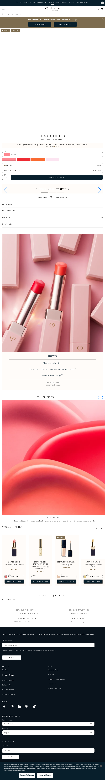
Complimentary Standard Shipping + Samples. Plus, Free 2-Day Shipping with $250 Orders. (52, 3)
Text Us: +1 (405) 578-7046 (56, 679)
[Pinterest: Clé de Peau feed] (27, 708)
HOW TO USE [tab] (7, 224)
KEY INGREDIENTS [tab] (8, 211)
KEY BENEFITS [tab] (7, 217)
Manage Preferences (27, 775)
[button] (5, 3)
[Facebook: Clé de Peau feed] (4, 708)
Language (5, 728)
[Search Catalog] (3, 14)
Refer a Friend (8, 675)
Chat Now (51, 674)
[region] (52, 771)
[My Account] (97, 9)
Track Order (52, 684)
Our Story (5, 670)
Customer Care (53, 670)
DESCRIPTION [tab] (7, 204)
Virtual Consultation (8, 694)
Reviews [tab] (43, 595)
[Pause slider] (102, 3)
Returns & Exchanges (55, 688)
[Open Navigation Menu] (3, 9)
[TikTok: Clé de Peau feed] (34, 708)
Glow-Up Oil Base (53, 517)
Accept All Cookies (45, 775)
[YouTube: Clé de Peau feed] (19, 708)
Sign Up (12, 657)
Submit (10, 757)
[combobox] (53, 14)
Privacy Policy (36, 650)
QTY (5, 175)
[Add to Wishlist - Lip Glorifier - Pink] (51, 197)
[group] (52, 188)
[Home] (52, 9)
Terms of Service (47, 650)
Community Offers (8, 680)
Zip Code (5, 745)
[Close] (101, 766)
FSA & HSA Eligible (8, 689)
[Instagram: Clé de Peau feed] (12, 708)
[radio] (8, 165)
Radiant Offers (6, 685)
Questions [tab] (58, 595)
